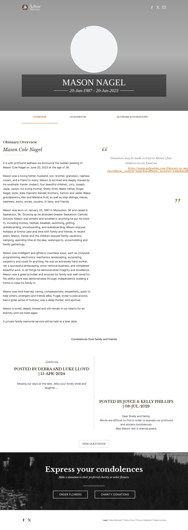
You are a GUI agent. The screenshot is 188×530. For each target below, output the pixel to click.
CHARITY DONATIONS (115, 494)
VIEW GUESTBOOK (94, 443)
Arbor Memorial (115, 520)
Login (105, 520)
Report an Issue (160, 520)
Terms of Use (129, 520)
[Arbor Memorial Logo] (31, 7)
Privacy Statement (144, 520)
